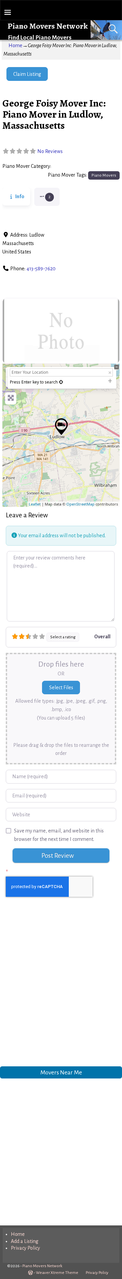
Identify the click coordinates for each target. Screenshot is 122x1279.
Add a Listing (24, 1241)
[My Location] (61, 382)
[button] (47, 197)
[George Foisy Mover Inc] (61, 426)
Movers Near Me (61, 1072)
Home (15, 45)
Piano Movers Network (47, 26)
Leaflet (35, 504)
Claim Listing (27, 74)
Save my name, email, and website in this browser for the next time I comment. (59, 835)
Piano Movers (68, 166)
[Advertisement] (61, 988)
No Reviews (50, 151)
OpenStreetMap (80, 504)
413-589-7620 (41, 268)
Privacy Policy (25, 1248)
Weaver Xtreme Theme (57, 1273)
